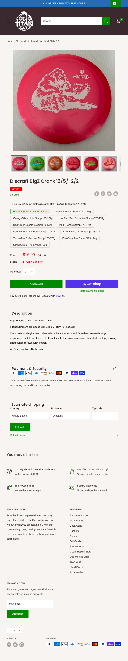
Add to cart (36, 283)
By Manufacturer (79, 515)
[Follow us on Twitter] (15, 644)
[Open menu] (8, 21)
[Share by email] (115, 193)
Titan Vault (75, 561)
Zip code (97, 408)
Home (9, 41)
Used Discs (76, 567)
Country (15, 408)
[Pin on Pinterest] (103, 193)
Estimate (20, 427)
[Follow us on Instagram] (21, 644)
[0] (118, 21)
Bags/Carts (76, 525)
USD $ (11, 630)
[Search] (106, 21)
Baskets (74, 530)
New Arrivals (77, 520)
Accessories (77, 572)
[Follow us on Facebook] (9, 644)
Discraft (15, 195)
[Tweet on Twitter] (109, 193)
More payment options (92, 290)
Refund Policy (17, 435)
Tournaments (77, 546)
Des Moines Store (80, 556)
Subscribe (18, 613)
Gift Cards (75, 541)
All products (21, 41)
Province (56, 408)
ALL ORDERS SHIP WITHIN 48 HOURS (64, 3)
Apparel (74, 536)
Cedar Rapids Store (80, 551)
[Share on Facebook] (96, 193)
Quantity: (15, 271)
